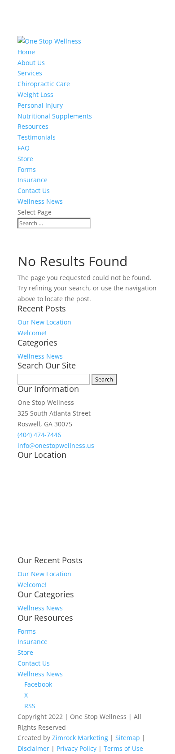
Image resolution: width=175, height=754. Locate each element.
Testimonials (37, 137)
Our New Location (44, 322)
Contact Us (34, 190)
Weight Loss (35, 94)
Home (26, 52)
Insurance (33, 179)
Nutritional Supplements (55, 116)
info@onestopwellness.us (56, 445)
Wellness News (40, 201)
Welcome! (32, 333)
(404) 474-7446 (39, 434)
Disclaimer (33, 748)
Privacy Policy (76, 748)
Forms (27, 169)
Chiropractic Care (44, 83)
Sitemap (127, 737)
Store (25, 158)
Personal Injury (40, 105)
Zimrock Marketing (80, 737)
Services (30, 73)
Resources (33, 126)
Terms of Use (123, 748)
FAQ (24, 148)
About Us (31, 62)
